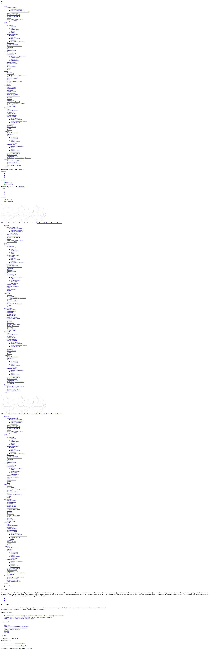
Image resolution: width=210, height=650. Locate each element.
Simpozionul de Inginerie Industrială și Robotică (16, 626)
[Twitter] (4, 175)
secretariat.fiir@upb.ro (21, 645)
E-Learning (7, 625)
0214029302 (21, 169)
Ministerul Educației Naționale (12, 629)
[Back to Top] (1, 1)
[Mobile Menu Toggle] (1, 204)
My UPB (6, 632)
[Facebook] (4, 174)
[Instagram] (4, 177)
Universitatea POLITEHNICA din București (15, 628)
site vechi (3, 179)
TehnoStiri (6, 631)
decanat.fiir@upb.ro (20, 643)
